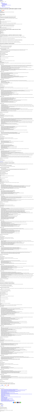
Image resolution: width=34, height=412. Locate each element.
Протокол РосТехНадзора (4, 4)
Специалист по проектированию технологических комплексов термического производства (9, 391)
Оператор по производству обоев (4, 397)
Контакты (2, 405)
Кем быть (2, 2)
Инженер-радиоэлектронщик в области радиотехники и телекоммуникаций (8, 400)
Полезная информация (3, 5)
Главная (0, 7)
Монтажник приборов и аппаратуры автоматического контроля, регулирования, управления (9, 393)
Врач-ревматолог (2, 396)
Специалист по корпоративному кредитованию (5, 395)
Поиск (5, 1)
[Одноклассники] (15, 402)
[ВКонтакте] (13, 402)
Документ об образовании (4, 3)
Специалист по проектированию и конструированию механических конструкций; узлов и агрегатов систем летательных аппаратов (13, 390)
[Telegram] (16, 402)
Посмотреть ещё (1, 161)
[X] (17, 402)
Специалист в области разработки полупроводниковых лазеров (7, 398)
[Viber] (19, 402)
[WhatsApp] (20, 402)
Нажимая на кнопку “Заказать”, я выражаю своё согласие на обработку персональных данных (6, 409)
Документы (3, 7)
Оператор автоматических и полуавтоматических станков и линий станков (8, 392)
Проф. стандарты (3, 6)
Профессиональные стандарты (7, 7)
